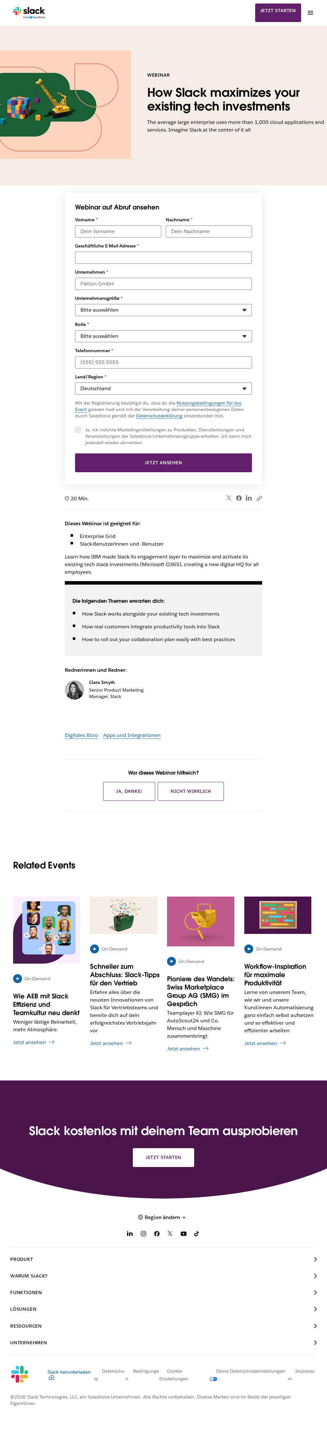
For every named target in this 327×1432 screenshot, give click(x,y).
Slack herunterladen (69, 1372)
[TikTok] (197, 1234)
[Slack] (29, 13)
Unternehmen (91, 272)
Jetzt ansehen (163, 463)
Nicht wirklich (191, 791)
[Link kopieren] (259, 498)
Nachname (179, 220)
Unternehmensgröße (99, 298)
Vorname (86, 220)
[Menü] (310, 13)
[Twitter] (229, 498)
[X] (170, 1234)
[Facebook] (239, 498)
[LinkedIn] (249, 498)
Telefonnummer (94, 350)
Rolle (82, 324)
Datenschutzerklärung (159, 416)
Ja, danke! (129, 791)
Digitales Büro (81, 735)
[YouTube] (183, 1234)
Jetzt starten (278, 10)
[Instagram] (143, 1234)
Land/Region (90, 377)
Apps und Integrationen (132, 735)
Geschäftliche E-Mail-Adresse (107, 246)
